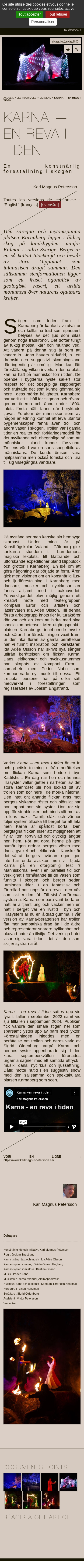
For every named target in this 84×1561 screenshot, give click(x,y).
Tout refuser (57, 14)
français (29, 204)
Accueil (9, 97)
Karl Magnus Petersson (55, 187)
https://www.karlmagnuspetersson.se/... (30, 1160)
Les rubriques (26, 97)
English (11, 204)
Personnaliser (42, 22)
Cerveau (45, 97)
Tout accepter (29, 14)
